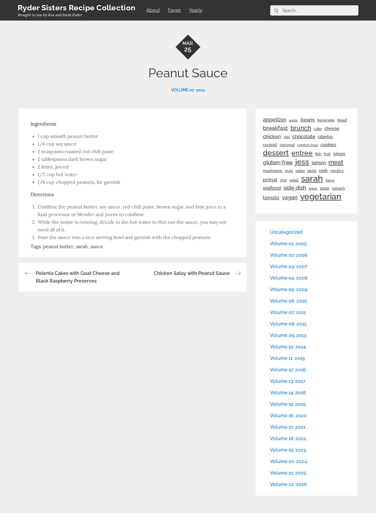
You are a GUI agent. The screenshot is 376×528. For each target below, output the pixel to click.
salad (293, 180)
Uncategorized (286, 232)
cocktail (270, 145)
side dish (294, 188)
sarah (82, 246)
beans (308, 120)
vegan (290, 197)
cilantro (325, 136)
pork (323, 170)
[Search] (276, 10)
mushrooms (272, 171)
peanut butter (58, 246)
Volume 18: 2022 (288, 438)
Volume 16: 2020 (288, 415)
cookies (328, 144)
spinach (338, 188)
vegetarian (320, 196)
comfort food (307, 145)
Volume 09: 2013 (288, 335)
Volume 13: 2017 (288, 381)
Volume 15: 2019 (288, 404)
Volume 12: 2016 (288, 369)
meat (335, 162)
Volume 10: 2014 (288, 347)
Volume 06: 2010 (288, 301)
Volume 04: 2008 (289, 278)
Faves (174, 10)
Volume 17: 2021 (288, 427)
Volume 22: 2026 (288, 484)
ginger (339, 153)
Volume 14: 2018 (288, 392)
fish (318, 154)
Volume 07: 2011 (188, 90)
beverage (326, 120)
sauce (96, 246)
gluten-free (278, 162)
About (153, 10)
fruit (327, 154)
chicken (272, 136)
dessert (276, 152)
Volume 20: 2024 (288, 461)
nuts (289, 170)
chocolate (303, 136)
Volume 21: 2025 (288, 473)
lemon (319, 163)
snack (313, 189)
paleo (300, 171)
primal (270, 180)
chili (286, 137)
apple (293, 120)
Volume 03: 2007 (288, 266)
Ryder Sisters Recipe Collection (76, 7)
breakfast (275, 128)
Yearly (195, 10)
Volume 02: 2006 (289, 255)
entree (302, 153)
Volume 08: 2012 (288, 324)
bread (342, 120)
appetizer (274, 120)
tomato (271, 197)
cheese (331, 128)
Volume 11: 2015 (287, 358)
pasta (311, 171)
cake (318, 129)
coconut (287, 145)
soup (324, 188)
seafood (272, 188)
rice (283, 180)
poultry (337, 170)
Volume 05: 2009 (288, 289)
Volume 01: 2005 (288, 243)
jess (302, 162)
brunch (301, 127)
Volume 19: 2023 (288, 450)
